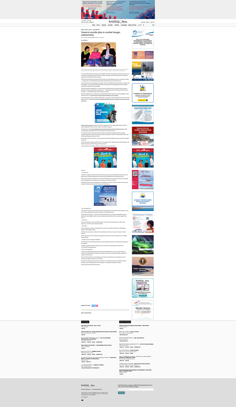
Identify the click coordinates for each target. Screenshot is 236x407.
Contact (152, 22)
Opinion (116, 25)
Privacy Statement (86, 389)
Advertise (91, 22)
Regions (104, 25)
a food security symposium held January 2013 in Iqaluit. (104, 95)
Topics (98, 25)
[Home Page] (118, 21)
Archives (143, 22)
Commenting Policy (97, 389)
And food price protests (87, 125)
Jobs (82, 22)
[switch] (153, 25)
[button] (82, 400)
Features (110, 25)
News (93, 25)
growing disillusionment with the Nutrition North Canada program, (107, 129)
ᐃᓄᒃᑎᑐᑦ (140, 25)
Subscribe (121, 392)
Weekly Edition (132, 25)
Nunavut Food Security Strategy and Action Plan (90, 264)
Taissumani (124, 25)
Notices (86, 22)
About (147, 22)
